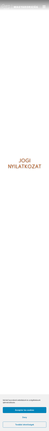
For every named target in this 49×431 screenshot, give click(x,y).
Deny (24, 417)
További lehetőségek (24, 424)
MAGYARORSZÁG (26, 7)
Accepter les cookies (24, 410)
